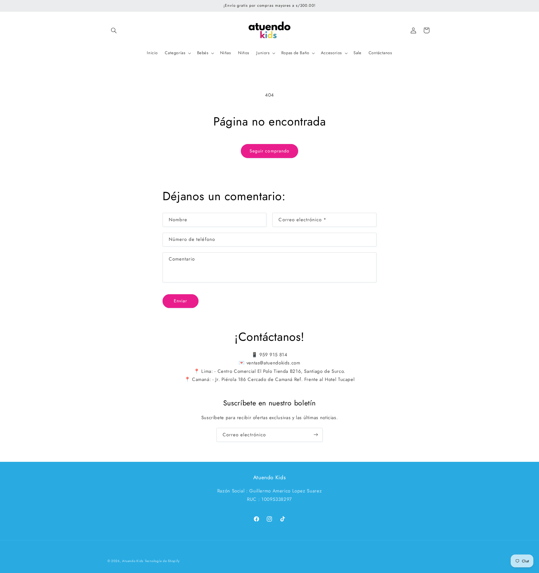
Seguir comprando (269, 151)
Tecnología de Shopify (162, 561)
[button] (114, 30)
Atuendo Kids (132, 561)
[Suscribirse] (315, 435)
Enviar (180, 301)
